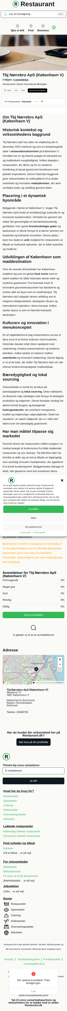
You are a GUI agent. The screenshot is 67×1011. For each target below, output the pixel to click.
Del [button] (16, 90)
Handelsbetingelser (29, 959)
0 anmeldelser (20, 79)
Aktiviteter (9, 819)
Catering (8, 805)
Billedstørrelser (12, 871)
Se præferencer (33, 527)
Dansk (19, 84)
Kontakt (8, 959)
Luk (33, 991)
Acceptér (33, 509)
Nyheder (8, 848)
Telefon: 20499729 (17, 712)
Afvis (33, 518)
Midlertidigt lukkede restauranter (21, 831)
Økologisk (42, 84)
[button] (62, 480)
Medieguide (10, 867)
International (30, 84)
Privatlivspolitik (39, 532)
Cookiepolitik (25, 532)
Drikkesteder (10, 810)
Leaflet (37, 683)
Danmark (26, 101)
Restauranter (9, 84)
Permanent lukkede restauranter (21, 836)
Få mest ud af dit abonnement (20, 876)
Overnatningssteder (14, 814)
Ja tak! (33, 780)
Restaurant (38, 4)
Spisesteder (10, 801)
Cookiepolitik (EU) (34, 964)
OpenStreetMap (48, 683)
